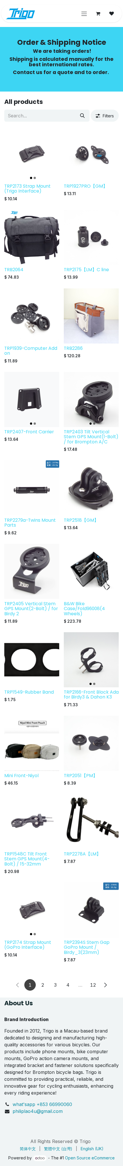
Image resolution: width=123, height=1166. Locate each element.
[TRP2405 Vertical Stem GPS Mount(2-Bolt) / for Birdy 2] (31, 571)
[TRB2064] (31, 237)
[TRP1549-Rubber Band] (31, 659)
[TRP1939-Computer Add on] (31, 316)
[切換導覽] (84, 13)
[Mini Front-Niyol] (31, 743)
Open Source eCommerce (90, 1157)
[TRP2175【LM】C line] (91, 237)
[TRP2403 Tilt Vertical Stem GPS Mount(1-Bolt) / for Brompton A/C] (91, 399)
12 (93, 985)
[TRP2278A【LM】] (91, 821)
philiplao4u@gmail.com (38, 1111)
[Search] (82, 116)
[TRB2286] (91, 316)
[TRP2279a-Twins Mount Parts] (31, 487)
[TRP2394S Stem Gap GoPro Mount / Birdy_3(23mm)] (91, 910)
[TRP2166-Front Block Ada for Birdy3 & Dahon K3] (91, 659)
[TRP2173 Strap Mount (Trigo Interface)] (31, 153)
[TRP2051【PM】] (91, 743)
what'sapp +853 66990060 (43, 1104)
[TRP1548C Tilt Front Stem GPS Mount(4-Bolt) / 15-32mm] (31, 821)
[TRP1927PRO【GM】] (91, 153)
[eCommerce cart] (98, 13)
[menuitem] (28, 1149)
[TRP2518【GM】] (91, 487)
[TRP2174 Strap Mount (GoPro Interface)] (31, 910)
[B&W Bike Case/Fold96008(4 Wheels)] (91, 571)
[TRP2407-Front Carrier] (31, 399)
